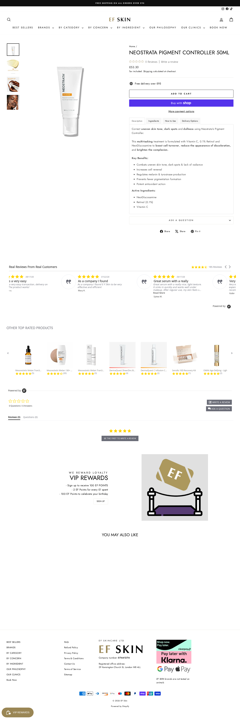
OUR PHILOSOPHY (162, 27)
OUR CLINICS (191, 27)
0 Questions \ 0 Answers (20, 405)
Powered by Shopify (120, 706)
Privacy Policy (71, 653)
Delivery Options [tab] (190, 120)
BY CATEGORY (70, 27)
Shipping (147, 71)
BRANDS (44, 27)
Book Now (218, 27)
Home (132, 46)
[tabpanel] (181, 169)
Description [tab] (137, 120)
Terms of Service (72, 669)
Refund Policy (71, 647)
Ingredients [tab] (153, 120)
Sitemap (68, 674)
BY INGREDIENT (129, 27)
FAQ (66, 642)
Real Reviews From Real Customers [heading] (33, 266)
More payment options (181, 111)
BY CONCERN (99, 27)
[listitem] (42, 283)
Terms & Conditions (73, 658)
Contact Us (69, 663)
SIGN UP (101, 501)
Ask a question (181, 220)
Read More (183, 292)
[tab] (14, 418)
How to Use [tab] (170, 120)
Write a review (169, 61)
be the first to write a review (120, 438)
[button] (225, 266)
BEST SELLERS (23, 27)
